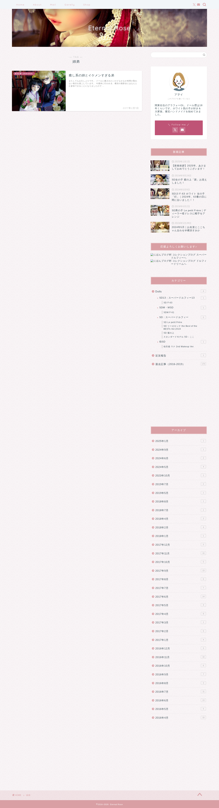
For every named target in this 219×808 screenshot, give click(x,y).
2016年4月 (179, 717)
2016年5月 (179, 709)
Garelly (70, 4)
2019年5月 (179, 492)
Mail (53, 4)
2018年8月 (179, 501)
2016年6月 (179, 700)
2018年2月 (179, 527)
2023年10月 (179, 475)
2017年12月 (179, 544)
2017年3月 (179, 622)
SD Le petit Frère (173, 322)
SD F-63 (168, 302)
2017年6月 (179, 596)
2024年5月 (179, 467)
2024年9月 (179, 449)
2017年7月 (179, 588)
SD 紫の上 (169, 333)
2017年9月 (179, 570)
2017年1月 (179, 639)
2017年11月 (179, 553)
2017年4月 (179, 613)
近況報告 (179, 355)
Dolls (179, 291)
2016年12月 (179, 648)
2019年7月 (179, 484)
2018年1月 (179, 536)
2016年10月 (179, 665)
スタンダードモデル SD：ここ (179, 337)
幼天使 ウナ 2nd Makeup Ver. (179, 346)
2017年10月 (179, 562)
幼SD (181, 341)
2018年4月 (179, 518)
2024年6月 (179, 458)
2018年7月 (179, 510)
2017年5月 (179, 605)
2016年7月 (179, 691)
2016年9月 (179, 674)
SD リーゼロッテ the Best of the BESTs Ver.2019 (180, 327)
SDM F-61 (169, 312)
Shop (87, 4)
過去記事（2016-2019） (180, 364)
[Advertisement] (179, 396)
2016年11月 (179, 657)
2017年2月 (179, 631)
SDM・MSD (181, 307)
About (37, 4)
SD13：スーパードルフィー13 (181, 298)
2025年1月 (179, 441)
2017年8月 (179, 579)
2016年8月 (179, 683)
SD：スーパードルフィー (181, 317)
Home (20, 4)
